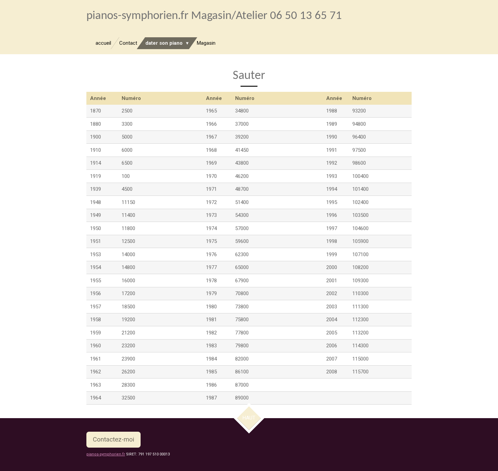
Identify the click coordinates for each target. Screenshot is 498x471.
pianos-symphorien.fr (105, 454)
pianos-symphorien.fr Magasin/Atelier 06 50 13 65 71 (214, 16)
